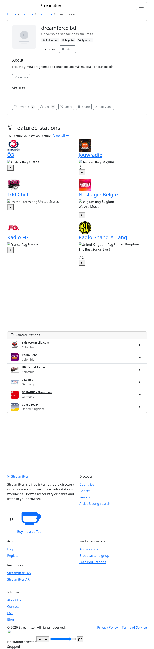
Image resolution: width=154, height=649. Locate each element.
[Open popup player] (80, 639)
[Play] (39, 639)
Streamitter (19, 476)
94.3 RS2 (27, 380)
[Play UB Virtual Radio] (140, 369)
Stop (69, 49)
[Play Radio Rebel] (140, 357)
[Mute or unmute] (46, 639)
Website (23, 77)
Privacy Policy (107, 627)
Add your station (92, 549)
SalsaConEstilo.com (35, 342)
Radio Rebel (30, 355)
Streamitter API (18, 579)
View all (59, 135)
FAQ (10, 613)
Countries (86, 484)
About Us (14, 600)
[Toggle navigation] (141, 6)
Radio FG (17, 237)
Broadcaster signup (94, 555)
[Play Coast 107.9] (140, 407)
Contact (13, 606)
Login (11, 549)
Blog (10, 619)
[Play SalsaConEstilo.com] (140, 344)
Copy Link (105, 107)
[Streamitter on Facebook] (11, 519)
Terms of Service (134, 627)
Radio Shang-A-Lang (103, 237)
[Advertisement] (77, 303)
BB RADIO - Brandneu (37, 392)
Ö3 (10, 154)
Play (51, 49)
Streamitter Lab (19, 573)
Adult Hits (20, 93)
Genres (84, 491)
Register (13, 555)
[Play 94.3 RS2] (140, 382)
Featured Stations (92, 562)
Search (84, 497)
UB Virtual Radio (33, 367)
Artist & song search (94, 503)
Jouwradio (90, 154)
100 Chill (17, 194)
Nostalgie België (98, 194)
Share (68, 107)
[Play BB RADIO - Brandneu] (140, 394)
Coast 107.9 (30, 404)
